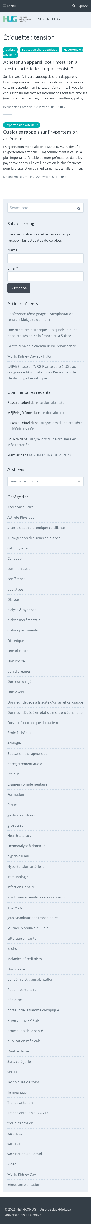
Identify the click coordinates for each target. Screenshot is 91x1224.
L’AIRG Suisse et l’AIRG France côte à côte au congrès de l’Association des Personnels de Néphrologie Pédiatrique (41, 372)
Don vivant (16, 691)
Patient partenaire (22, 989)
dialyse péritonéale (22, 630)
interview (14, 907)
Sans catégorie (19, 1061)
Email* (12, 268)
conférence (16, 579)
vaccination (16, 1143)
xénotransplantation (23, 1184)
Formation (15, 794)
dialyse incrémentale (23, 620)
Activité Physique (20, 517)
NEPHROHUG (48, 19)
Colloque (14, 558)
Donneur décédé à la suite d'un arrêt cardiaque (45, 702)
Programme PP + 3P (23, 1020)
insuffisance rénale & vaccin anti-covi (36, 897)
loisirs (12, 948)
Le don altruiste (51, 402)
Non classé (16, 969)
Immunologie (18, 876)
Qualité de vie (18, 1051)
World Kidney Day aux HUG (29, 356)
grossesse (15, 825)
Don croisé (16, 661)
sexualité (14, 1071)
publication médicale (24, 1041)
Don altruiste (17, 651)
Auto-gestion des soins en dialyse (34, 538)
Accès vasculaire (20, 507)
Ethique (13, 774)
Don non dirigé (19, 681)
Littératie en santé (21, 938)
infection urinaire (21, 887)
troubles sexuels (20, 1123)
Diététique (15, 640)
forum (12, 805)
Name (12, 250)
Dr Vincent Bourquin (17, 177)
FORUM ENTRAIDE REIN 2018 (51, 455)
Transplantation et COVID (27, 1112)
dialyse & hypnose (21, 609)
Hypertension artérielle (21, 125)
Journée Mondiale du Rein (27, 928)
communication (20, 568)
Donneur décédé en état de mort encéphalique (45, 712)
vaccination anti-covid (24, 1154)
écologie (14, 743)
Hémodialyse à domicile (26, 845)
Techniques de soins (23, 1082)
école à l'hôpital (19, 733)
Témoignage (17, 1092)
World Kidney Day (21, 1174)
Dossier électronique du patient (32, 722)
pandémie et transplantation (30, 979)
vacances (14, 1133)
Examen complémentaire (27, 784)
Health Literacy (19, 835)
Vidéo (12, 1164)
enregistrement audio (24, 763)
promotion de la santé (25, 1030)
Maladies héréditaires (24, 958)
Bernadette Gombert (17, 107)
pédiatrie (14, 1000)
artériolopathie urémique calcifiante (36, 527)
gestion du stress (21, 815)
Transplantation (20, 1102)
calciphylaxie (17, 548)
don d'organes (19, 671)
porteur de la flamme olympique (33, 1010)
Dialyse (10, 50)
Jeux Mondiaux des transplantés (32, 917)
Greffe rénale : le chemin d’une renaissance (41, 346)
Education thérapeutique (39, 50)
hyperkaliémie (18, 856)
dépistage (15, 589)
